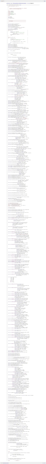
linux (11, 3)
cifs (29, 3)
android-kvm (8, 3)
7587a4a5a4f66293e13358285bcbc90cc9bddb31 (19, 3)
